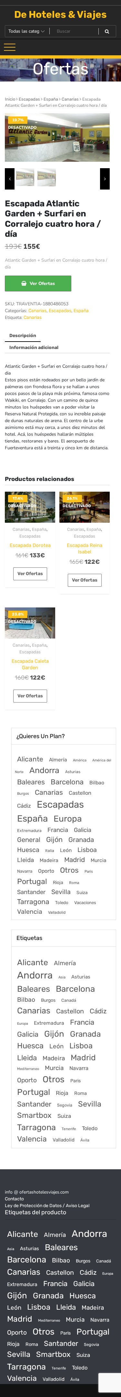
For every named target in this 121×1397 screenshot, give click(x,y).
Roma (74, 882)
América (79, 760)
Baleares (31, 782)
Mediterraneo (28, 1069)
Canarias (70, 99)
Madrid (74, 860)
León (66, 850)
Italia (49, 850)
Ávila (84, 1140)
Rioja (58, 882)
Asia (62, 977)
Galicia (82, 830)
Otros (69, 870)
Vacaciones (85, 902)
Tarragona (33, 902)
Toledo (61, 902)
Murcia (98, 860)
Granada (81, 840)
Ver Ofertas (42, 283)
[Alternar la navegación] (9, 47)
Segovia (64, 1105)
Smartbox (34, 1115)
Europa (68, 818)
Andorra (44, 770)
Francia (57, 830)
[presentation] (11, 142)
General (28, 840)
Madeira (49, 860)
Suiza (82, 892)
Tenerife (69, 1129)
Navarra (24, 871)
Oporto (46, 871)
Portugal (32, 881)
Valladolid (57, 912)
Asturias (72, 771)
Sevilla (61, 892)
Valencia (29, 911)
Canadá (68, 1000)
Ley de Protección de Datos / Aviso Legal (47, 1205)
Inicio (10, 99)
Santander (31, 892)
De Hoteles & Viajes (60, 14)
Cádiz (24, 805)
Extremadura (29, 830)
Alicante (30, 759)
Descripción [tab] (22, 335)
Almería (58, 760)
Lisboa (87, 850)
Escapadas (29, 99)
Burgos (23, 793)
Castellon (80, 793)
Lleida (25, 860)
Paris (89, 871)
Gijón (54, 839)
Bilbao (96, 783)
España (51, 99)
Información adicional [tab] (33, 347)
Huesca (28, 850)
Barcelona (67, 782)
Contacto (14, 1199)
